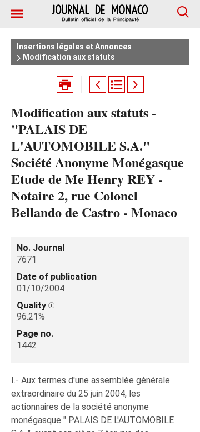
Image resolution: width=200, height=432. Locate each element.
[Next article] (135, 84)
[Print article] (65, 84)
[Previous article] (97, 84)
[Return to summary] (116, 84)
